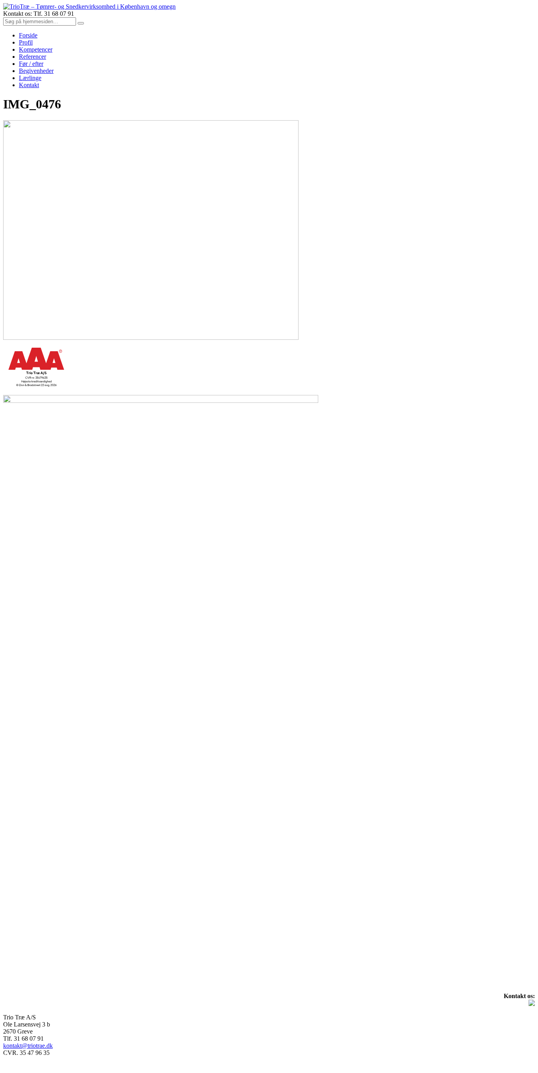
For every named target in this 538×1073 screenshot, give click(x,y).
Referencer (32, 56)
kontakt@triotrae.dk (28, 1045)
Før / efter (31, 63)
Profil (26, 42)
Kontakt (29, 85)
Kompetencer (35, 49)
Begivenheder (36, 70)
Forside (28, 35)
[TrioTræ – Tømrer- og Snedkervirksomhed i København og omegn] (89, 6)
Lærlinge (30, 78)
